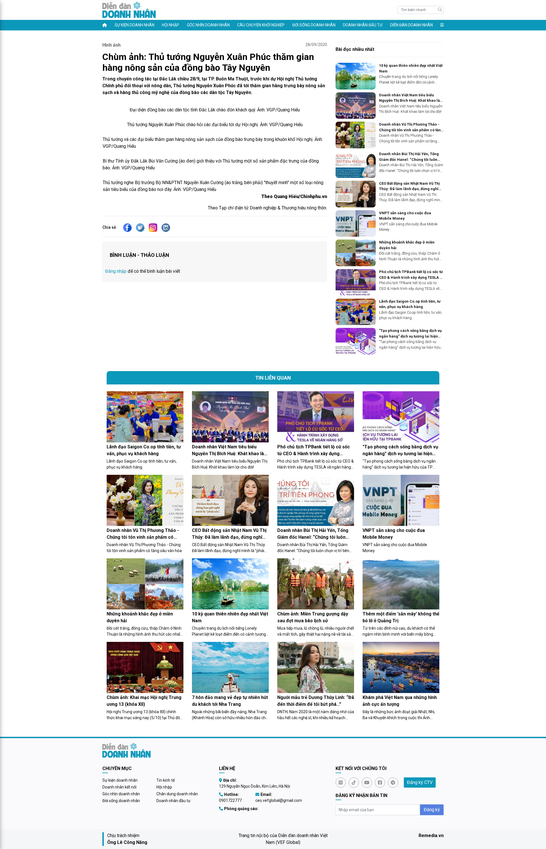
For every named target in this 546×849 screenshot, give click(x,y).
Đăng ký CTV (420, 782)
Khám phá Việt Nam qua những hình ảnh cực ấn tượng (400, 701)
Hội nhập (170, 25)
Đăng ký (432, 809)
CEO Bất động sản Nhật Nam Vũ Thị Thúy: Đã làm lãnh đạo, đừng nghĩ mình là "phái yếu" (409, 186)
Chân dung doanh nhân (177, 794)
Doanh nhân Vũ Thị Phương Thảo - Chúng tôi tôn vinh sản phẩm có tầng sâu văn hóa (411, 127)
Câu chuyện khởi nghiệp (261, 25)
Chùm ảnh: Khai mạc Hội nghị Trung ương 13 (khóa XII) (144, 701)
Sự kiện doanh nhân (134, 25)
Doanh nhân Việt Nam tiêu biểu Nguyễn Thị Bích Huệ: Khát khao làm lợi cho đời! (411, 98)
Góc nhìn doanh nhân (208, 25)
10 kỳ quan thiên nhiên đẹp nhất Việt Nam (410, 68)
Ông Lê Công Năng (127, 842)
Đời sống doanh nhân (314, 25)
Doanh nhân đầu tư (362, 25)
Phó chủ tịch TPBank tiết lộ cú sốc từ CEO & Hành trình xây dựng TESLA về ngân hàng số (411, 275)
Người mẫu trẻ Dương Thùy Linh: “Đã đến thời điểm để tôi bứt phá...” (315, 701)
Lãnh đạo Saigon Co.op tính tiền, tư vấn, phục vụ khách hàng (409, 304)
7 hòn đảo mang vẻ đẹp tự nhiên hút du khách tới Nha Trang (230, 701)
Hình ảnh (111, 45)
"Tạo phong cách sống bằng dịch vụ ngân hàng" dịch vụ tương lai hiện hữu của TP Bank (410, 333)
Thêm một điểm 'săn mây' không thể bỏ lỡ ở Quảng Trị (401, 617)
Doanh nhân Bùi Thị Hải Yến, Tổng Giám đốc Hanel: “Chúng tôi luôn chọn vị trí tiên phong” (409, 157)
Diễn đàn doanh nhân (411, 25)
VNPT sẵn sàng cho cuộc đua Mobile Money (405, 216)
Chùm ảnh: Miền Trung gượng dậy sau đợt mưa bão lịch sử (312, 617)
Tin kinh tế (165, 780)
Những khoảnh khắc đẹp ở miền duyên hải (407, 245)
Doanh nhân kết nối (119, 787)
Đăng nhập (116, 271)
